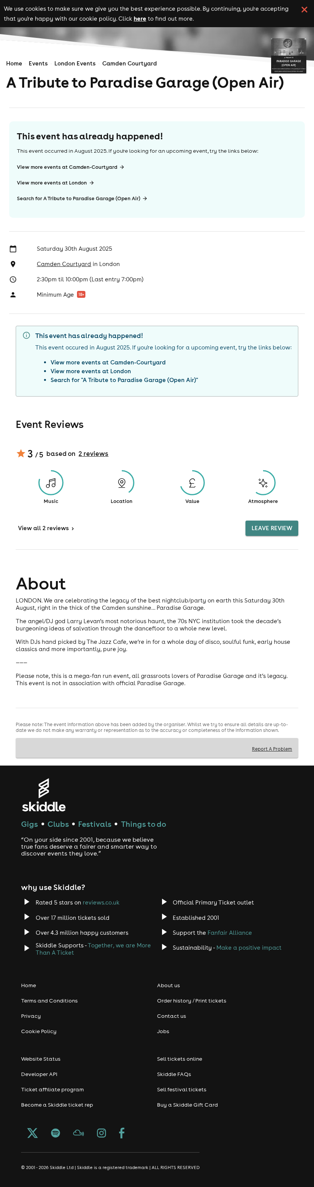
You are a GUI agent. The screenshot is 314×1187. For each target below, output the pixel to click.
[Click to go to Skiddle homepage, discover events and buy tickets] (43, 795)
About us (168, 985)
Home (14, 63)
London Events (75, 63)
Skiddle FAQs (174, 1074)
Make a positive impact (248, 947)
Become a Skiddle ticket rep (57, 1104)
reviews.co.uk (101, 902)
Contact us (171, 1015)
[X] (32, 1134)
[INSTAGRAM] (101, 1134)
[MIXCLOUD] (78, 1134)
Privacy (31, 1015)
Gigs (29, 824)
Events (38, 63)
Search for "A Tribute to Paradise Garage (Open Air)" (124, 380)
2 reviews (93, 453)
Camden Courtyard (129, 63)
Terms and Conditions (49, 1000)
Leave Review (272, 528)
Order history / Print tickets (191, 1000)
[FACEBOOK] (122, 1134)
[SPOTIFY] (55, 1134)
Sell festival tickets (181, 1089)
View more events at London (52, 183)
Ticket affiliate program (52, 1089)
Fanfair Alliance (230, 932)
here (140, 18)
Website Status (41, 1058)
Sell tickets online (179, 1058)
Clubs (58, 824)
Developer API (39, 1074)
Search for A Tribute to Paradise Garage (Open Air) (78, 198)
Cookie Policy (39, 1031)
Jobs (163, 1031)
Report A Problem (272, 749)
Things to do (143, 824)
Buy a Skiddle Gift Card (187, 1104)
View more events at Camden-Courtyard (67, 167)
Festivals (94, 824)
